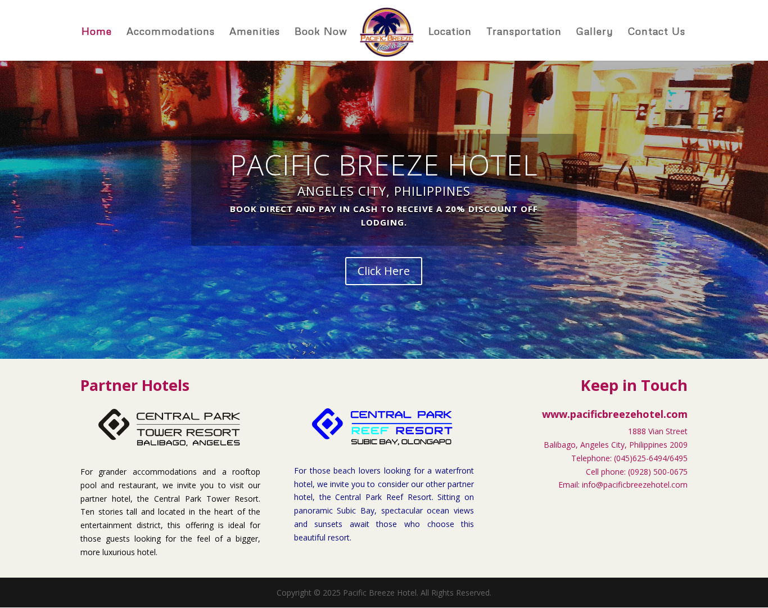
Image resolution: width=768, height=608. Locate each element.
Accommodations (171, 32)
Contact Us (656, 32)
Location (450, 32)
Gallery (594, 32)
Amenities (254, 32)
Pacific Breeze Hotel (384, 165)
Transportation (524, 32)
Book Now (321, 32)
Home (97, 32)
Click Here (384, 270)
